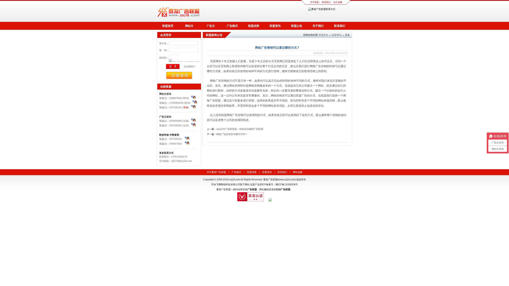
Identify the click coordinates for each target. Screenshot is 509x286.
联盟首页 (167, 25)
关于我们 (318, 25)
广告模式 (232, 25)
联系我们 (326, 2)
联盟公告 (296, 25)
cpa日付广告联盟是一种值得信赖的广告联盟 (239, 129)
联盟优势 (253, 25)
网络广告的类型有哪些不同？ (231, 134)
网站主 (189, 25)
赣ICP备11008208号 (287, 184)
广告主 (211, 25)
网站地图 (297, 172)
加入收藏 (337, 2)
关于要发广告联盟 (216, 172)
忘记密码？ (190, 66)
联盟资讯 (275, 25)
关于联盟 (314, 2)
